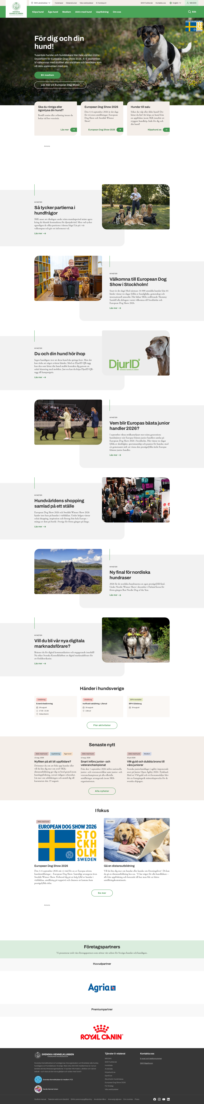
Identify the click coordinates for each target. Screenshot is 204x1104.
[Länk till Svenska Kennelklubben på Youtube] (164, 1099)
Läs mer (38, 233)
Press (137, 1099)
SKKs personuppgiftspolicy (81, 1099)
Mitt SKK (108, 1058)
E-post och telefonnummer (151, 1058)
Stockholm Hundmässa (114, 1079)
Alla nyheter (102, 791)
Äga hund (53, 12)
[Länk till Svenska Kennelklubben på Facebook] (154, 1099)
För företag (109, 1086)
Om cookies (128, 1099)
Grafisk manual (40, 1099)
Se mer (102, 893)
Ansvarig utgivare (114, 1099)
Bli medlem (47, 75)
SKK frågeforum (146, 1063)
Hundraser (59, 3)
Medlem (66, 12)
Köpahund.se (110, 1072)
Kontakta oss (161, 3)
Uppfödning (102, 12)
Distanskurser (71, 3)
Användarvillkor (100, 1099)
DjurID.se (108, 1076)
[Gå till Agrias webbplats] (102, 987)
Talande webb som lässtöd (58, 1099)
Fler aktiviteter (102, 725)
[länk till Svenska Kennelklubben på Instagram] (159, 1099)
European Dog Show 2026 (115, 1082)
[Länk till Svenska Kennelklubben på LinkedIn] (168, 1099)
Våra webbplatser (86, 3)
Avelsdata (109, 1069)
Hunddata (109, 1065)
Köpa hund (38, 12)
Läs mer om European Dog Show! (60, 85)
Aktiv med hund (83, 12)
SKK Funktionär (147, 3)
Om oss (117, 12)
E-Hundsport (101, 3)
